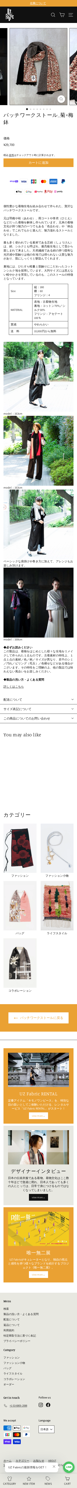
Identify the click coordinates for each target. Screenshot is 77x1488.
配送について (12, 699)
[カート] (62, 15)
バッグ (7, 1368)
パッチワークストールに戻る (41, 1018)
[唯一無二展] (38, 1229)
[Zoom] (61, 99)
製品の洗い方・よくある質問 (21, 1314)
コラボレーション (14, 1379)
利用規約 (8, 1330)
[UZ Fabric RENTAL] (38, 1070)
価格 (6, 138)
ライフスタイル (12, 1373)
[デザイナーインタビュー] (38, 1147)
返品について (11, 1325)
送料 (11, 155)
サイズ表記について (17, 709)
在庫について (38, 3)
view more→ (38, 1115)
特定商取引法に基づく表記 (19, 1335)
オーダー (8, 1384)
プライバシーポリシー (16, 1341)
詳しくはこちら (13, 686)
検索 (6, 1309)
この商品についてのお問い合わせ (26, 718)
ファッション (11, 1357)
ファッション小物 (14, 1363)
